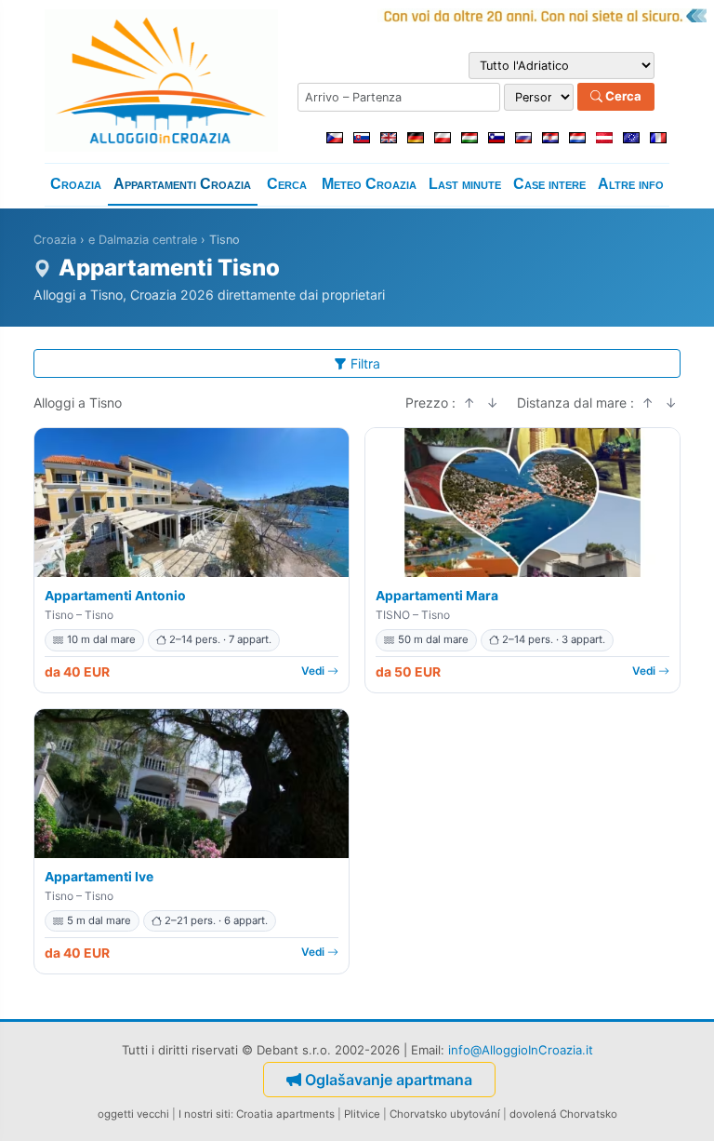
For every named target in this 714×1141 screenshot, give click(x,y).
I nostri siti (204, 1114)
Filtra (365, 363)
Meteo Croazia (369, 184)
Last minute (465, 184)
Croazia (75, 184)
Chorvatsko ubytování (445, 1114)
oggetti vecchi (133, 1114)
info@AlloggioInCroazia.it (520, 1049)
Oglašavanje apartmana (388, 1079)
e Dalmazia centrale (142, 240)
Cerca (621, 95)
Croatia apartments (285, 1114)
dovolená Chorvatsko (563, 1114)
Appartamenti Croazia (182, 184)
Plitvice (362, 1114)
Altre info (631, 184)
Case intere (549, 184)
